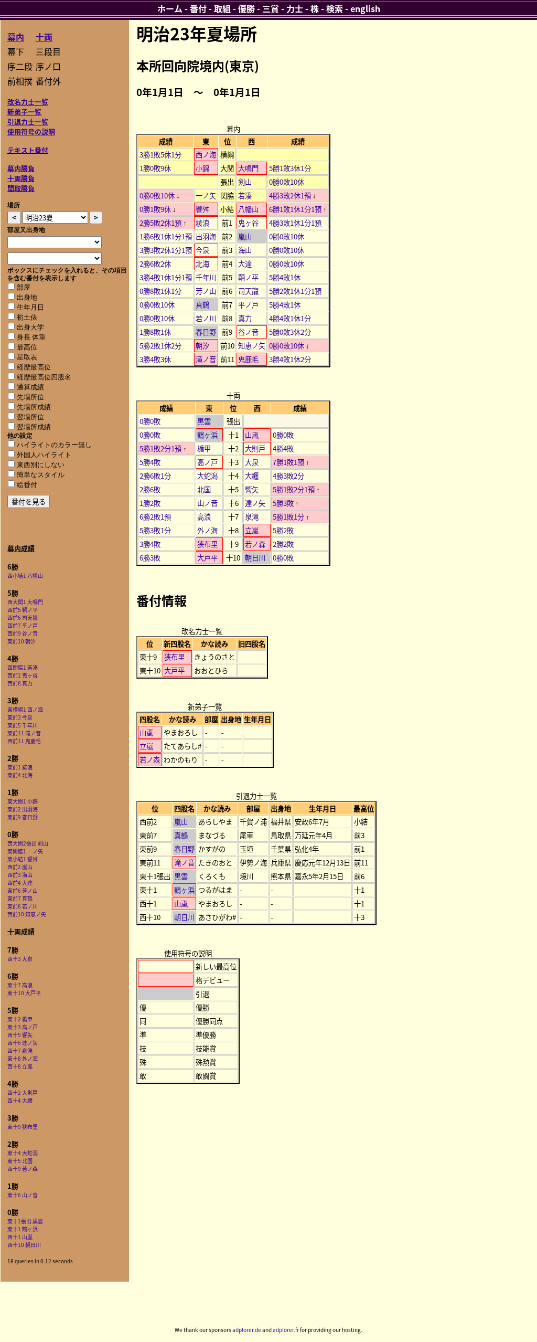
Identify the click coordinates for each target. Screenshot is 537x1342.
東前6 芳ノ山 (22, 890)
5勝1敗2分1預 (160, 448)
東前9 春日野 (22, 817)
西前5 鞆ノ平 (22, 610)
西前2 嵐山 (20, 867)
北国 (204, 489)
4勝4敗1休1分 (290, 318)
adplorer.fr (286, 1330)
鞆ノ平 (248, 277)
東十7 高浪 (20, 985)
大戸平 (207, 558)
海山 (245, 250)
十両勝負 (21, 178)
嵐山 (245, 236)
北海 (202, 264)
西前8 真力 (20, 683)
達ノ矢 (255, 503)
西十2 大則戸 (22, 1092)
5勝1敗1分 (288, 517)
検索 (334, 8)
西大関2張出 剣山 (27, 843)
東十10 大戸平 (24, 993)
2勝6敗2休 (155, 264)
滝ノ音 (206, 359)
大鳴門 (248, 168)
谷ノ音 (248, 332)
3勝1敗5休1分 (160, 155)
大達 (245, 264)
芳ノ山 (206, 291)
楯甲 (204, 448)
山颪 (252, 435)
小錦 (202, 168)
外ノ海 (207, 530)
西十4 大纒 (20, 1100)
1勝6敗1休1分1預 (165, 236)
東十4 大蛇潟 (22, 1153)
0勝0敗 (149, 421)
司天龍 (248, 291)
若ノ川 (206, 318)
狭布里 (207, 544)
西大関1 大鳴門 (25, 602)
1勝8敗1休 (155, 332)
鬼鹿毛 (248, 359)
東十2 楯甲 (20, 1019)
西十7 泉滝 (20, 1050)
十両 (44, 36)
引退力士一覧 (27, 121)
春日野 (206, 332)
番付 (198, 8)
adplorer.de (246, 1330)
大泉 (252, 462)
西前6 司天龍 (22, 617)
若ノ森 (255, 544)
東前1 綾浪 (20, 767)
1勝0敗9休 (155, 168)
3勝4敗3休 (155, 359)
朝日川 (255, 558)
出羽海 (206, 236)
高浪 (204, 517)
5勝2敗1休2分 (160, 346)
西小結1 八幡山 (25, 575)
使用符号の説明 (31, 131)
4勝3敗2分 (288, 476)
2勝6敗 (149, 489)
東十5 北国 (20, 1161)
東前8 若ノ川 (22, 906)
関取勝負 (21, 188)
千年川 (206, 277)
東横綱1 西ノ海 (25, 709)
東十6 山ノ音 (22, 1195)
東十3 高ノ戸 (22, 1027)
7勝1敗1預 (288, 462)
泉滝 (252, 517)
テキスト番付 (27, 150)
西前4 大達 (20, 882)
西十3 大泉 (20, 959)
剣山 (245, 182)
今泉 (202, 250)
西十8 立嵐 (20, 1066)
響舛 (202, 209)
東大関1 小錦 (22, 801)
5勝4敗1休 (284, 277)
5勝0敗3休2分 (290, 332)
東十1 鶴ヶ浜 (22, 1229)
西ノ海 (206, 155)
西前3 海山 (20, 875)
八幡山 (248, 209)
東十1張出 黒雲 (25, 1221)
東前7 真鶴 (20, 898)
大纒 (252, 476)
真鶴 (202, 305)
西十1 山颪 (20, 1237)
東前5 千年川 (22, 725)
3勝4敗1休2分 (290, 359)
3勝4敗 (149, 544)
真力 (245, 318)
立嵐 (252, 530)
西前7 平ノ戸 (22, 625)
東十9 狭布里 (22, 1126)
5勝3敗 (283, 503)
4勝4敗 (283, 448)
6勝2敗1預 (155, 517)
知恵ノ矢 (251, 346)
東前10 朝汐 (21, 641)
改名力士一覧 (27, 102)
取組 (222, 8)
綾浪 (202, 223)
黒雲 (204, 421)
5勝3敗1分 (155, 530)
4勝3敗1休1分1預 (295, 223)
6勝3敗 (149, 558)
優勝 (246, 8)
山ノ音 (207, 503)
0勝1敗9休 (155, 209)
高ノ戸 (207, 462)
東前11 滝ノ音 (24, 733)
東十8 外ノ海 (22, 1058)
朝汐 (202, 346)
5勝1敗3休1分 (290, 168)
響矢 (252, 489)
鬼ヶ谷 (248, 223)
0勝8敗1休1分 (160, 291)
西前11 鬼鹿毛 (24, 741)
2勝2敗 (283, 544)
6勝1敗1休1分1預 (295, 209)
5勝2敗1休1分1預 (295, 291)
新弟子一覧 (24, 112)
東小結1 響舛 (22, 859)
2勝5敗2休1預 (160, 223)
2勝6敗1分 (155, 476)
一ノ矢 (206, 195)
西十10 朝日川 (24, 1245)
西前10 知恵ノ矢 (26, 914)
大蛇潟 (207, 476)
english (365, 8)
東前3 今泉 (20, 717)
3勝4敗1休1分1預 (165, 277)
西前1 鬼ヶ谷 (22, 675)
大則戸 (255, 448)
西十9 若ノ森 (22, 1168)
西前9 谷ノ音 (22, 633)
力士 (294, 8)
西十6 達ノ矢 (22, 1043)
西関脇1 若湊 (22, 667)
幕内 (15, 36)
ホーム (169, 8)
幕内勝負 (21, 168)
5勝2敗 (283, 530)
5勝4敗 (149, 462)
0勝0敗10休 (286, 182)
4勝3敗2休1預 (290, 195)
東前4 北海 (20, 775)
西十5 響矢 (20, 1035)
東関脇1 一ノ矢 (25, 851)
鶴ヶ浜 (207, 435)
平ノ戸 (248, 305)
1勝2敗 (149, 503)
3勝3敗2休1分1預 (165, 250)
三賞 (270, 8)
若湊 (245, 195)
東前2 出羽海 (22, 809)
